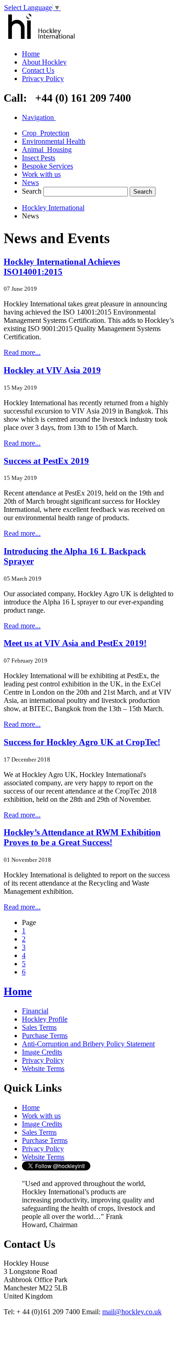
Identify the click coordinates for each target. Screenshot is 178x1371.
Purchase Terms (45, 1035)
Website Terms (43, 1068)
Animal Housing (47, 149)
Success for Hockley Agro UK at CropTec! (82, 742)
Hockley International (53, 208)
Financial (35, 1011)
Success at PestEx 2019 (46, 461)
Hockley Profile (45, 1019)
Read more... (22, 352)
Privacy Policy (43, 78)
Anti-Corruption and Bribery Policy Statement (88, 1044)
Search (32, 191)
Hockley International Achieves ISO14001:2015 (62, 267)
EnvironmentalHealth (53, 141)
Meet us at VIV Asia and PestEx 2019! (75, 643)
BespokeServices (47, 166)
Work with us (41, 1116)
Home (31, 54)
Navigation (38, 117)
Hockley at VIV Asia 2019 (52, 370)
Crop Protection (45, 133)
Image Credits (42, 1052)
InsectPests (38, 158)
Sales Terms (39, 1027)
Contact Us (38, 70)
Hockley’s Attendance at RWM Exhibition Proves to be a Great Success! (82, 837)
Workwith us (41, 174)
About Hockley (44, 62)
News (30, 182)
